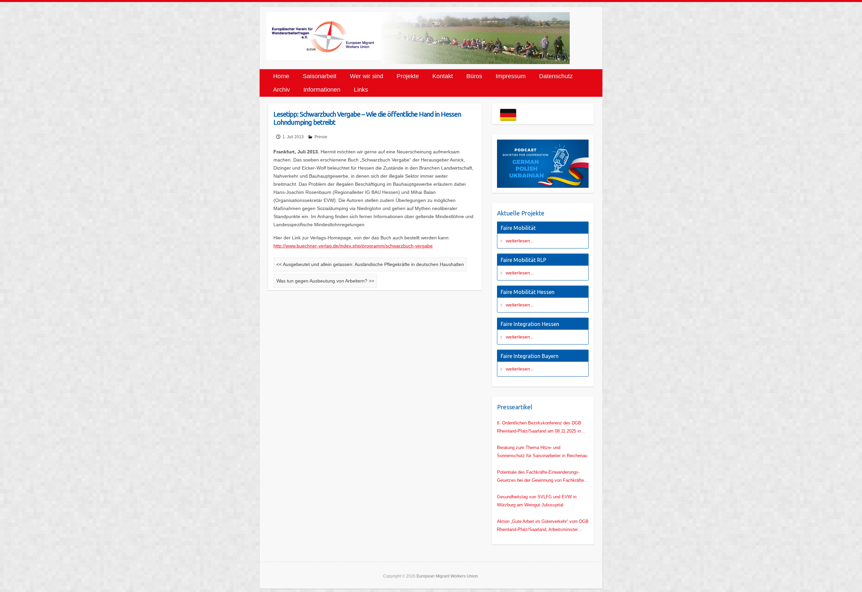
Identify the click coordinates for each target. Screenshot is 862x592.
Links (361, 89)
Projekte (408, 76)
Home (281, 76)
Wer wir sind (366, 76)
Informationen (321, 89)
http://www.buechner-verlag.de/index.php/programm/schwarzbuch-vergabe (353, 245)
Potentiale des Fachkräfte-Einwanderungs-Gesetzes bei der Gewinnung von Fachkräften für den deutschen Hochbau (541, 477)
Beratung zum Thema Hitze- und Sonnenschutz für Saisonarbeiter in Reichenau (542, 451)
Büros (474, 76)
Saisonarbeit (319, 76)
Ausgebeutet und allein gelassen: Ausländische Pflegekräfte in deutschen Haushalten (370, 264)
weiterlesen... (520, 240)
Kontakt (442, 76)
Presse (320, 137)
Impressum (511, 76)
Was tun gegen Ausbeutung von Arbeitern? (325, 281)
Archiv (281, 89)
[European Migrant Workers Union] (323, 36)
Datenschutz (556, 76)
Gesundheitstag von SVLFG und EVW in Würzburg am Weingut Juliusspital (536, 500)
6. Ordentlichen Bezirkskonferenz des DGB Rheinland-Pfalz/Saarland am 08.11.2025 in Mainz (539, 427)
